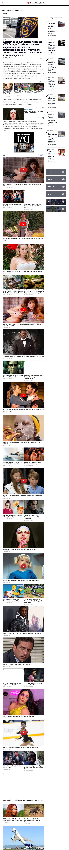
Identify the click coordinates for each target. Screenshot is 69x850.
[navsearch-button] (2, 3)
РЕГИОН (20, 8)
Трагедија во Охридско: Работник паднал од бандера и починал (52, 101)
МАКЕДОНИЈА (12, 8)
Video (22, 10)
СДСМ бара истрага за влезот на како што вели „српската (51, 156)
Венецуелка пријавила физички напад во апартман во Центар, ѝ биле (52, 65)
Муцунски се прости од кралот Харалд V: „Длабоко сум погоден (52, 84)
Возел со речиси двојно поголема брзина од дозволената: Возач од (52, 119)
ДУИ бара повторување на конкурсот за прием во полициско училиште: (52, 137)
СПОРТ (17, 10)
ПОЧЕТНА (4, 8)
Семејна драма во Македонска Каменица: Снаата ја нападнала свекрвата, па (52, 47)
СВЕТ (3, 10)
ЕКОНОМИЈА (10, 10)
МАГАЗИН (4, 13)
